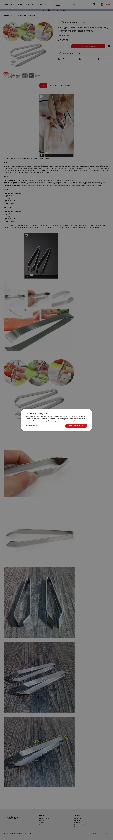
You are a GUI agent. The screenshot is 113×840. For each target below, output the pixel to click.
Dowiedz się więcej (75, 421)
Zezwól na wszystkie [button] (76, 425)
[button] (32, 426)
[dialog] (56, 420)
